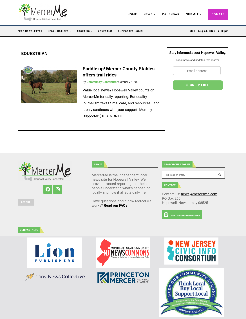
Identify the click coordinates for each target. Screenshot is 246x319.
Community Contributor (102, 82)
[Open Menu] (123, 10)
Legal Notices (58, 31)
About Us (83, 31)
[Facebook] (47, 189)
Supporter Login (130, 31)
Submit (192, 14)
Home (132, 14)
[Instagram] (57, 189)
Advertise (105, 31)
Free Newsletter (30, 31)
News (148, 14)
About (98, 164)
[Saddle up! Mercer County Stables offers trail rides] (49, 84)
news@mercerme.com (199, 194)
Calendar (171, 14)
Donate (218, 14)
